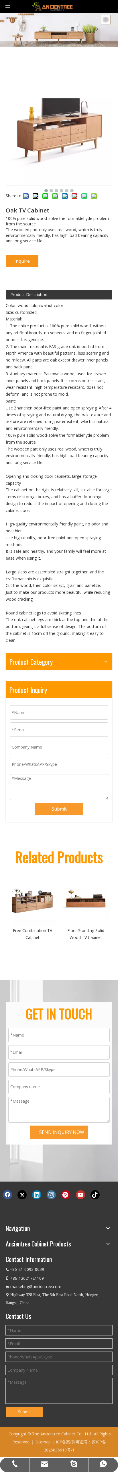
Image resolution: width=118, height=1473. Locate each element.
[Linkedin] (36, 1194)
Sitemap (43, 1442)
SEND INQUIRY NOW (61, 1132)
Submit (59, 809)
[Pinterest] (65, 1194)
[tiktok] (95, 1194)
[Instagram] (51, 1194)
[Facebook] (7, 1194)
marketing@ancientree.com (35, 1286)
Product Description (28, 294)
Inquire (22, 261)
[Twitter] (22, 1194)
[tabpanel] (59, 30)
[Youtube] (80, 1194)
